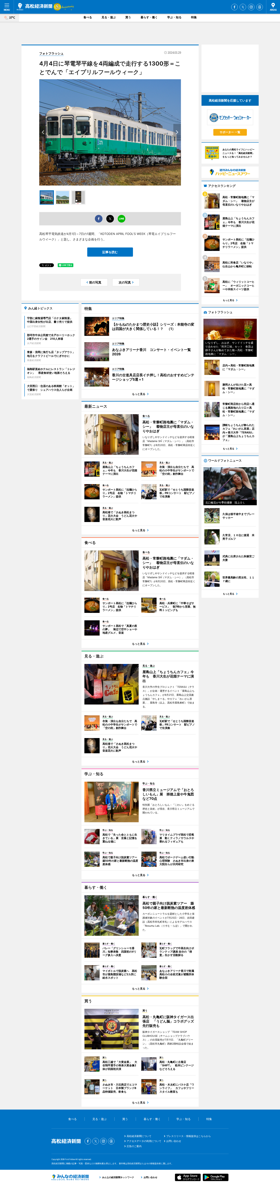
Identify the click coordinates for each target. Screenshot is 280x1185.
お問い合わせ (173, 1141)
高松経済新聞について (139, 1136)
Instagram (251, 7)
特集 (194, 17)
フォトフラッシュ (51, 53)
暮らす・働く (149, 17)
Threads (259, 7)
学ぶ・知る (174, 17)
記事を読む (110, 252)
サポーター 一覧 (230, 132)
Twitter (243, 7)
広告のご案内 (134, 1146)
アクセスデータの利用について (144, 1141)
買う (128, 17)
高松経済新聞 (34, 6)
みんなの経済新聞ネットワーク (70, 1177)
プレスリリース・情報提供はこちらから (188, 1136)
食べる (87, 17)
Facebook (234, 7)
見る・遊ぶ (109, 17)
